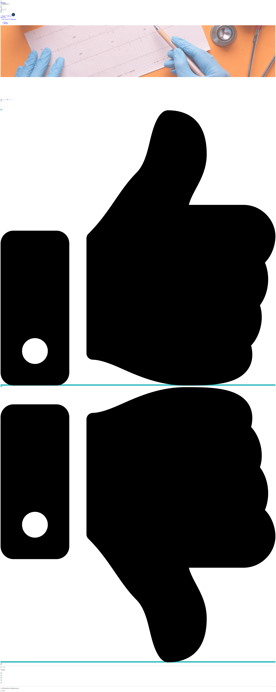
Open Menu (138, 346)
